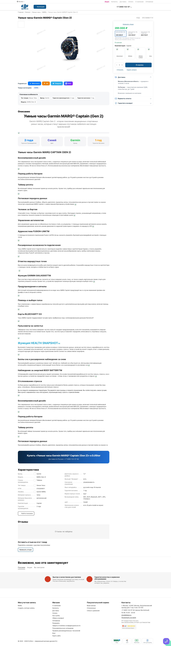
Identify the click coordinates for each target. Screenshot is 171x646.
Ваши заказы (91, 605)
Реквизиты (56, 623)
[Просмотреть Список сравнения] (137, 7)
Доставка (123, 1)
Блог (53, 633)
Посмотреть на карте (128, 617)
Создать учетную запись (26, 608)
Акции (107, 1)
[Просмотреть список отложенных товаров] (142, 7)
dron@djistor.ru (126, 615)
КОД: (138, 18)
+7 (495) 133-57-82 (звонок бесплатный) (135, 610)
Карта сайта (56, 636)
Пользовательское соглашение (62, 628)
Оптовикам (149, 1)
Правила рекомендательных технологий (66, 630)
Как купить (56, 615)
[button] (121, 33)
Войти (20, 605)
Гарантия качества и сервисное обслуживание (107, 578)
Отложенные (91, 608)
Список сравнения (93, 610)
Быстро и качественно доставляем (67, 577)
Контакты (114, 1)
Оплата (130, 1)
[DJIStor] (25, 6)
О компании (139, 1)
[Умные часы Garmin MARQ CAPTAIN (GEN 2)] (70, 49)
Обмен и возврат (58, 618)
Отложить (120, 70)
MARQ (36, 88)
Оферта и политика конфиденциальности (66, 625)
